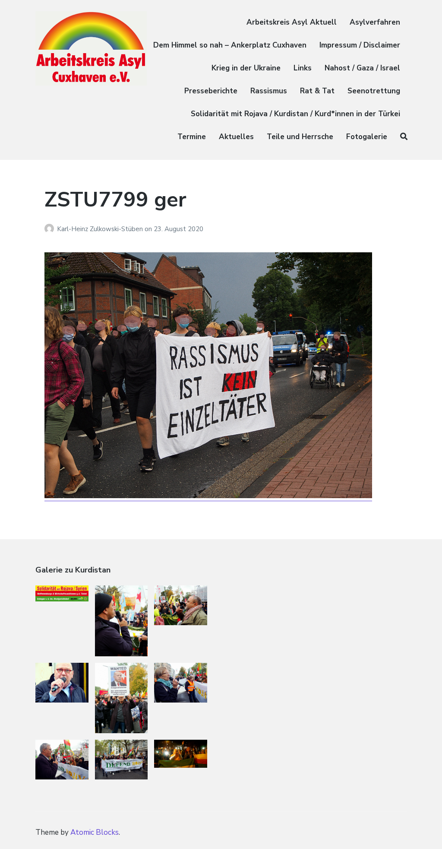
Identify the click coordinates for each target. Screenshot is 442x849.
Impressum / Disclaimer (359, 45)
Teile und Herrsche (300, 137)
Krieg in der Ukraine (246, 68)
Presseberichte (210, 91)
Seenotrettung (373, 91)
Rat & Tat (317, 91)
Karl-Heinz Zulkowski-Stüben (101, 229)
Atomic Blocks (94, 832)
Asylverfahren (375, 22)
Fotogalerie (366, 137)
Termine (191, 137)
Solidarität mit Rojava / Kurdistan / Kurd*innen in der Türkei (295, 114)
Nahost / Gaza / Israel (362, 68)
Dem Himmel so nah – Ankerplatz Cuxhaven (229, 45)
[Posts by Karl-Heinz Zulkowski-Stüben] (50, 229)
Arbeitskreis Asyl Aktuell (291, 22)
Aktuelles (236, 137)
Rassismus (268, 91)
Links (303, 68)
